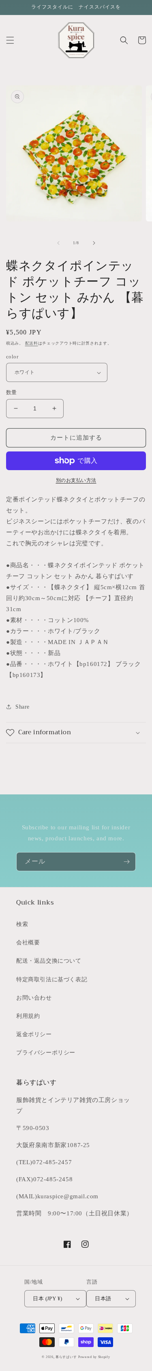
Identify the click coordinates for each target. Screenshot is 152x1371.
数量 (11, 392)
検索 (22, 924)
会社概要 (28, 942)
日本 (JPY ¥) (47, 1298)
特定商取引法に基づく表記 (51, 979)
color (12, 357)
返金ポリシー (34, 1034)
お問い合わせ (34, 998)
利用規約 (28, 1016)
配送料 (31, 343)
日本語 (103, 1298)
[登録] (126, 861)
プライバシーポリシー (45, 1053)
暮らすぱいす (66, 1357)
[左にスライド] (58, 243)
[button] (10, 40)
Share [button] (22, 707)
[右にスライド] (94, 243)
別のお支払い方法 (76, 480)
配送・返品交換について (48, 961)
